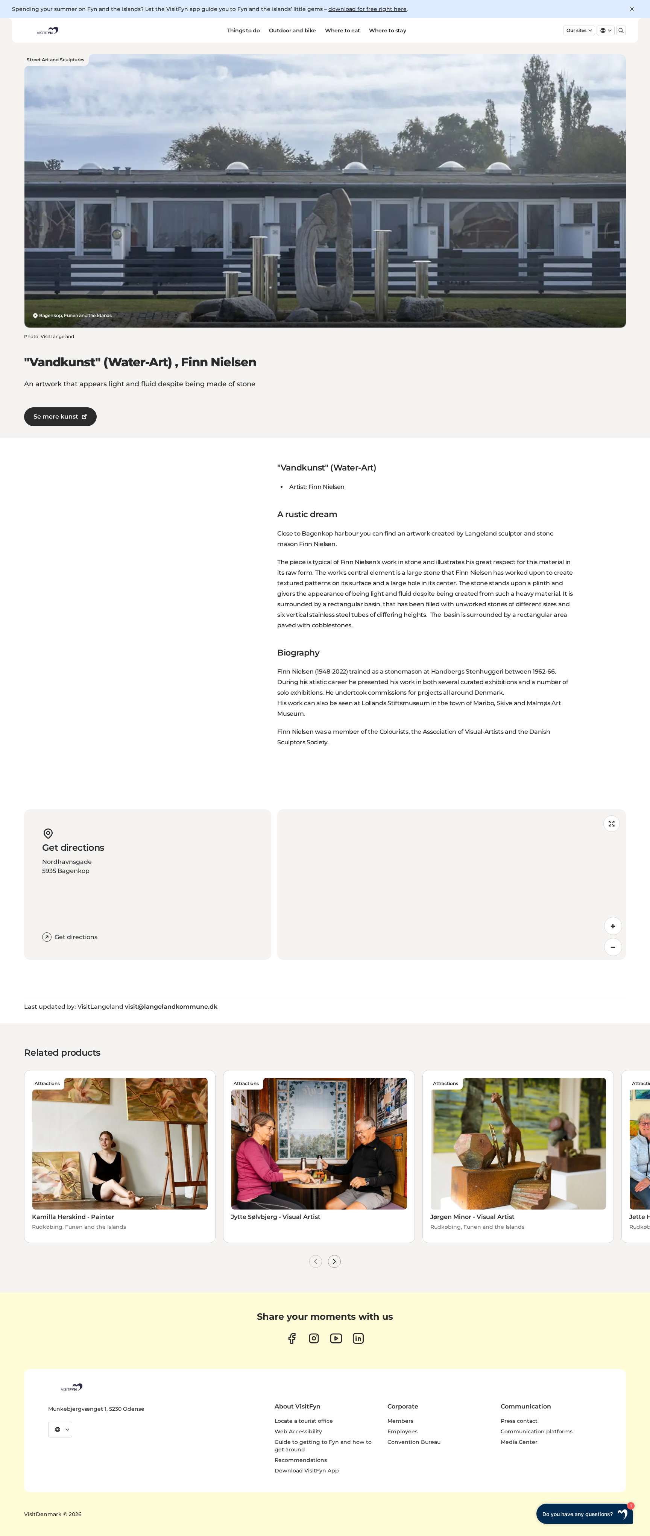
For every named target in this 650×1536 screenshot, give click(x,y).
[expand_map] (611, 823)
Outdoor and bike (292, 30)
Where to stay (387, 30)
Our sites (576, 30)
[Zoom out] (613, 947)
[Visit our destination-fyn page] (358, 1338)
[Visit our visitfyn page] (313, 1338)
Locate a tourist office (304, 1421)
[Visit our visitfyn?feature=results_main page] (336, 1338)
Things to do (243, 30)
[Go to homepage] (47, 30)
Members (400, 1421)
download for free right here (367, 9)
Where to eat (342, 30)
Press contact (519, 1421)
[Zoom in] (613, 926)
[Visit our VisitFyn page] (291, 1338)
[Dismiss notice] (632, 9)
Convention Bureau (413, 1442)
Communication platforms (537, 1431)
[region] (451, 884)
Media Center (519, 1442)
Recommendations (301, 1460)
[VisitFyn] (71, 1387)
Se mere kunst (55, 416)
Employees (402, 1431)
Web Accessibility (298, 1431)
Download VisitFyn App (307, 1470)
